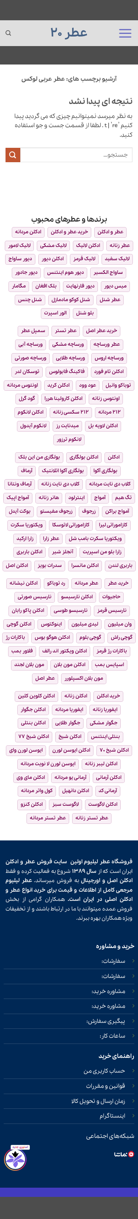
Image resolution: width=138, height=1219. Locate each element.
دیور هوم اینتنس (65, 272)
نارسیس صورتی (35, 596)
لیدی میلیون (84, 624)
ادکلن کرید (58, 385)
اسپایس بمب (109, 664)
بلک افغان (46, 286)
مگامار (19, 286)
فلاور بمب (22, 651)
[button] (125, 33)
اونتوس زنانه (106, 398)
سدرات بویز (50, 565)
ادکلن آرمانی (108, 777)
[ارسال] (13, 155)
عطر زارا (51, 538)
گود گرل (27, 398)
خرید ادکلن (108, 696)
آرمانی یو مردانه (70, 777)
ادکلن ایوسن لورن (71, 750)
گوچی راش (121, 637)
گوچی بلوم (90, 637)
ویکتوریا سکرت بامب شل (95, 538)
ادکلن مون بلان (69, 664)
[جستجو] (8, 33)
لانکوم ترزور (69, 439)
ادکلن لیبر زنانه (101, 763)
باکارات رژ (15, 637)
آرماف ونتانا (20, 484)
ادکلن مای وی (31, 777)
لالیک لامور (19, 245)
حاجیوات (111, 596)
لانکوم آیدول (33, 425)
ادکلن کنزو (32, 804)
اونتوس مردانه (22, 385)
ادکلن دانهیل (75, 790)
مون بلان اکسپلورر (83, 678)
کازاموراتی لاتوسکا (70, 525)
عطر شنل (110, 299)
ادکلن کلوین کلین (36, 696)
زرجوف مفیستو (56, 511)
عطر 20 (69, 33)
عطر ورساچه (106, 344)
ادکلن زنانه (75, 696)
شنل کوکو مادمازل (71, 299)
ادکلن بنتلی (33, 723)
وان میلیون (120, 624)
